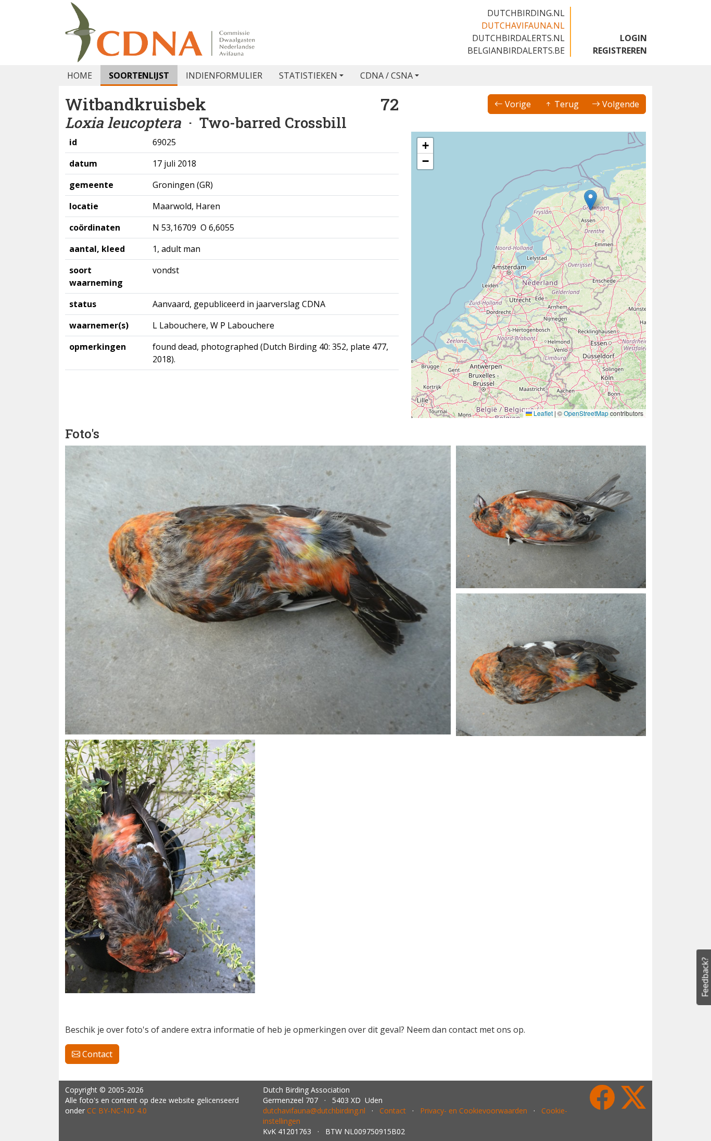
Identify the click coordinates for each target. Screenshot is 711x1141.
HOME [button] (79, 75)
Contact (96, 1054)
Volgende (619, 104)
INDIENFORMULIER (224, 75)
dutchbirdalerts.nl (518, 38)
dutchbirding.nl (526, 13)
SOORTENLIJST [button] (139, 75)
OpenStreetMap (586, 413)
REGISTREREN (620, 50)
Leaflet (542, 413)
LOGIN (633, 38)
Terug (565, 104)
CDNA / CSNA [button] (386, 75)
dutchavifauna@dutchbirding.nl (314, 1110)
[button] (590, 200)
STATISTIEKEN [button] (308, 75)
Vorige (517, 104)
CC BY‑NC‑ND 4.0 (117, 1110)
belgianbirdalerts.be (516, 50)
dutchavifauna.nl (523, 25)
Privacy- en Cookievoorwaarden (473, 1110)
